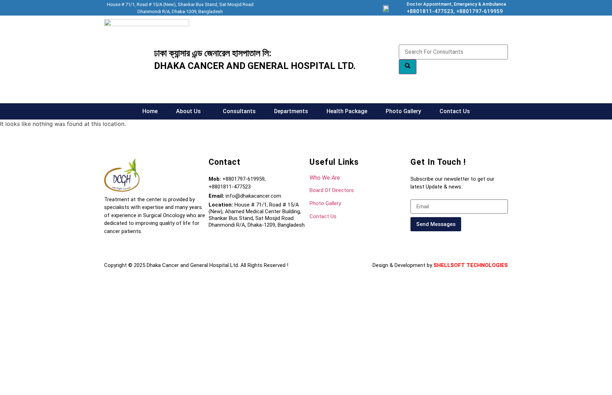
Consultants (239, 111)
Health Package (347, 111)
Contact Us (455, 111)
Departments (291, 111)
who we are (325, 177)
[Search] (407, 66)
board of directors (332, 190)
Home (150, 111)
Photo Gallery (403, 111)
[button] (190, 111)
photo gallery (325, 203)
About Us (188, 111)
